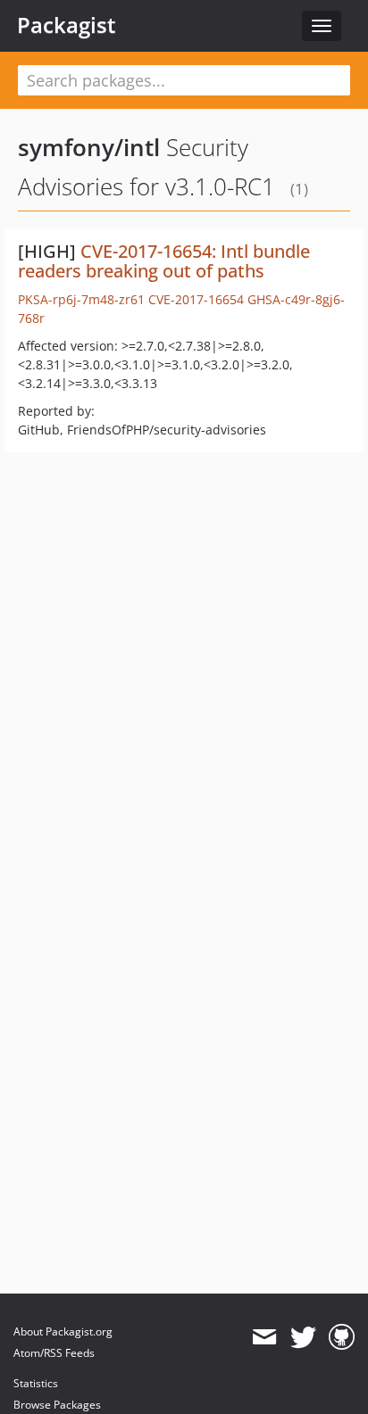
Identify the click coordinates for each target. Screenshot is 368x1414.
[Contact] (264, 1337)
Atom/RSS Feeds (54, 1352)
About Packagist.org (63, 1331)
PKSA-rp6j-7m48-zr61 (81, 299)
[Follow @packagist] (303, 1337)
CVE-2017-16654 (196, 299)
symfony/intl (89, 147)
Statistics (35, 1383)
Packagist (66, 25)
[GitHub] (342, 1337)
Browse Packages (57, 1404)
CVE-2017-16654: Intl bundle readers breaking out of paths (164, 261)
